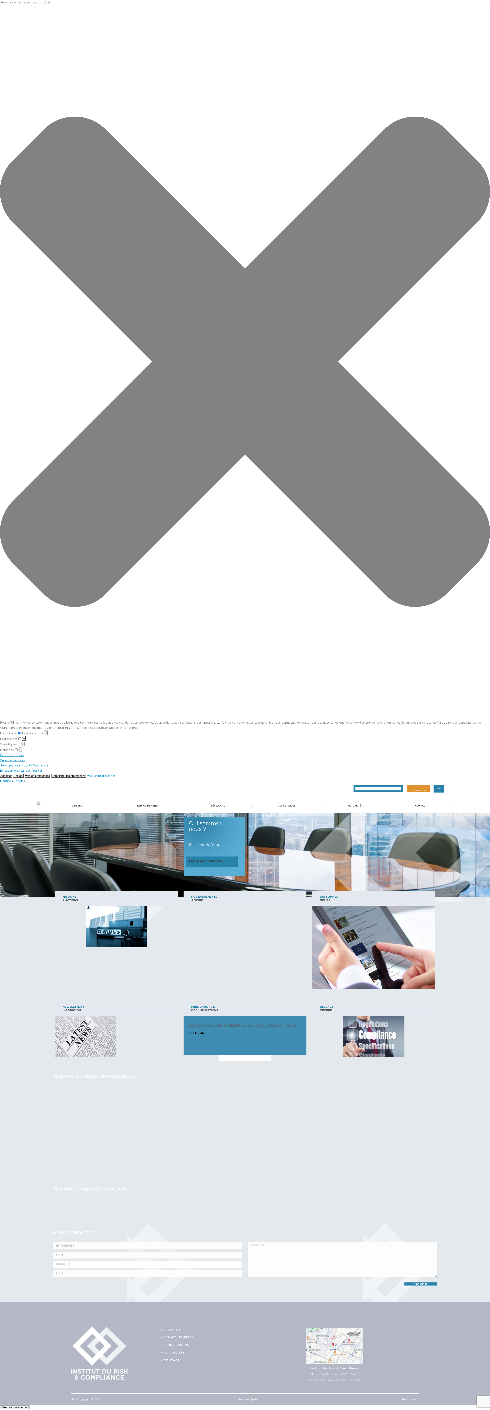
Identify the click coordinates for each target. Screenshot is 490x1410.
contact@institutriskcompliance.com (334, 1380)
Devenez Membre (205, 861)
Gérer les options (12, 755)
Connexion (419, 790)
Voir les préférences (37, 775)
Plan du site (409, 1399)
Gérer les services (12, 760)
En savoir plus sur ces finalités (21, 770)
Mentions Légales (12, 781)
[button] (245, 362)
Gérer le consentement (14, 1407)
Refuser (18, 775)
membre (326, 1010)
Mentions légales (248, 1399)
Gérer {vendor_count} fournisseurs (25, 765)
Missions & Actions (207, 845)
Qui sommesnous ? (205, 826)
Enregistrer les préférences (69, 775)
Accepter (6, 775)
